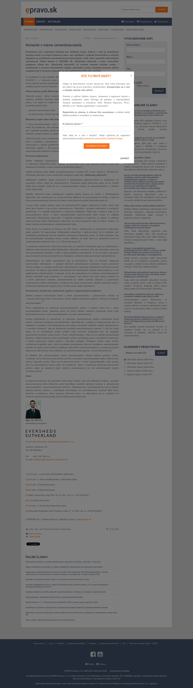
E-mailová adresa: (72, 124)
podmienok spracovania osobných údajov (103, 138)
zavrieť (124, 158)
